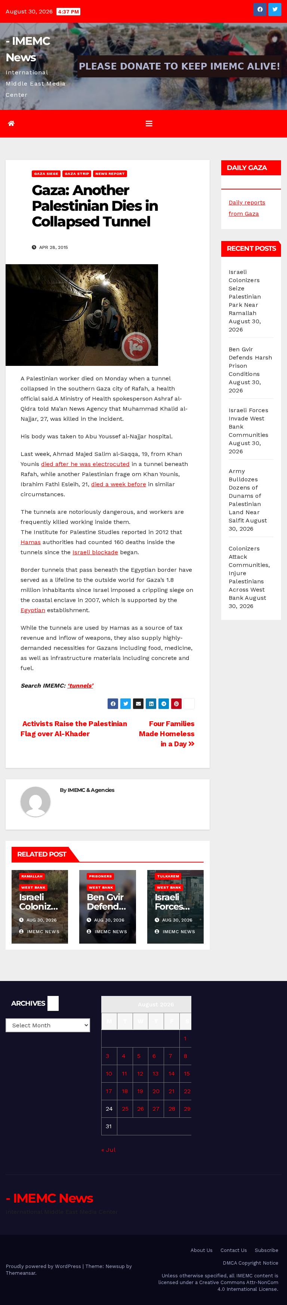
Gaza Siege (46, 174)
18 (125, 1091)
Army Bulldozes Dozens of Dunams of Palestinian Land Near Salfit (245, 496)
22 (187, 1091)
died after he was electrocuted (85, 464)
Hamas (31, 542)
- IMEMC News (49, 1198)
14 (172, 1073)
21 (172, 1091)
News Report (110, 174)
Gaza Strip (77, 174)
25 (125, 1108)
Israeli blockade (95, 552)
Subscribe (266, 1250)
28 (172, 1108)
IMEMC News (42, 931)
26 (140, 1108)
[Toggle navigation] (149, 124)
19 (140, 1091)
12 (140, 1073)
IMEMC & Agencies (91, 790)
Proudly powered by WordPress (44, 1266)
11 (124, 1073)
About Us (202, 1250)
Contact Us (233, 1250)
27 (156, 1108)
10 (109, 1073)
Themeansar (20, 1273)
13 (155, 1073)
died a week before (118, 484)
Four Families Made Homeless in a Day (167, 733)
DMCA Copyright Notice (250, 1263)
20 (156, 1091)
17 (109, 1091)
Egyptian (33, 610)
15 (187, 1073)
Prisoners (100, 876)
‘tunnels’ (80, 685)
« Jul (108, 1149)
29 (187, 1108)
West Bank (33, 887)
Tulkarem (168, 876)
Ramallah (32, 876)
